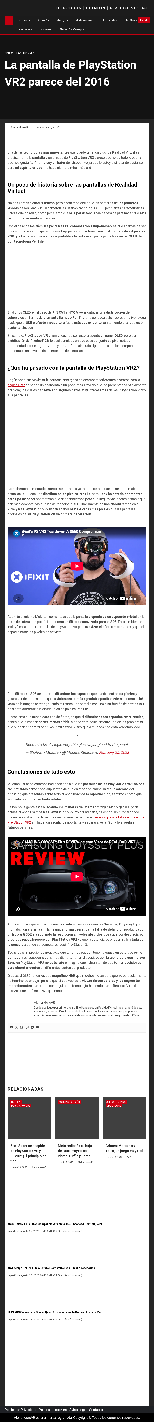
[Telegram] (32, 1028)
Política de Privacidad (20, 1410)
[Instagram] (21, 1028)
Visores (46, 29)
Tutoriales (110, 20)
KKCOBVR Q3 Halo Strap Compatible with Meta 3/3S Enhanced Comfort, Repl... (56, 1224)
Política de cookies (53, 1410)
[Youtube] (11, 1028)
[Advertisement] (77, 140)
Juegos (62, 20)
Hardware (25, 29)
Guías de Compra (72, 29)
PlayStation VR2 (24, 53)
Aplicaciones (85, 20)
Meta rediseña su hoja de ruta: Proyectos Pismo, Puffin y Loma (75, 1151)
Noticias (24, 20)
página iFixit (16, 385)
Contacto (96, 1410)
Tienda (144, 20)
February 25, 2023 (114, 752)
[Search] (133, 20)
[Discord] (37, 1028)
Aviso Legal (77, 1410)
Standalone (113, 1105)
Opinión (43, 20)
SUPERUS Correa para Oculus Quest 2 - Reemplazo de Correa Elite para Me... (55, 1312)
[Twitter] (16, 1028)
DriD (129, 1157)
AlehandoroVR (20, 127)
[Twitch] (27, 1028)
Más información (72, 1230)
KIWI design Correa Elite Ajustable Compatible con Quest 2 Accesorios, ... (53, 1268)
